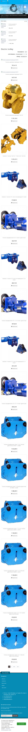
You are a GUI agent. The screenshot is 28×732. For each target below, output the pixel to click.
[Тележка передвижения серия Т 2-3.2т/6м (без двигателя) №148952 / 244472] (14, 554)
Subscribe (15, 715)
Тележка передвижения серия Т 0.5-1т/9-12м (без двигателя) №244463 (14, 613)
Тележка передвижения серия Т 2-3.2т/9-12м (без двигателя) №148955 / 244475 (14, 529)
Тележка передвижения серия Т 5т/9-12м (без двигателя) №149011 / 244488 (14, 445)
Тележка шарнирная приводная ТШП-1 (12, 32)
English (4, 1)
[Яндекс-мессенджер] (8, 2)
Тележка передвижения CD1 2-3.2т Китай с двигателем (14, 320)
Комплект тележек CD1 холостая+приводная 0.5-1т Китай (14, 362)
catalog (6, 15)
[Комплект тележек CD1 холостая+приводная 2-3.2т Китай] (14, 262)
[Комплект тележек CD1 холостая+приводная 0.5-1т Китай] (14, 345)
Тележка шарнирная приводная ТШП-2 (12, 25)
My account (4, 683)
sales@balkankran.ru (12, 10)
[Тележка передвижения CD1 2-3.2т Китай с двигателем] (14, 304)
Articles (3, 685)
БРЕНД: (18, 56)
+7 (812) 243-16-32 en (13, 9)
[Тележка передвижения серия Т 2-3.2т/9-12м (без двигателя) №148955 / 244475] (14, 512)
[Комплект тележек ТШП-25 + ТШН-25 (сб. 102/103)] (14, 139)
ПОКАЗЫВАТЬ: (21, 51)
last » (18, 666)
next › (14, 666)
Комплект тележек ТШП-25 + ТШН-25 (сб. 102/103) (14, 156)
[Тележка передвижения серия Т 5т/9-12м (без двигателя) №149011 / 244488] (14, 428)
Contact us (4, 681)
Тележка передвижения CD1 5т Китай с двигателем (14, 237)
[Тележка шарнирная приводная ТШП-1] (4, 33)
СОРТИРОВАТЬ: (12, 54)
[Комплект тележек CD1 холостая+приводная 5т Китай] (14, 180)
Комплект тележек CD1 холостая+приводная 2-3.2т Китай (14, 279)
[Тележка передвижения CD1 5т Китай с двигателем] (14, 221)
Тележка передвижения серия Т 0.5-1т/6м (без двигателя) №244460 (14, 655)
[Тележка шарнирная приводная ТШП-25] (4, 41)
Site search (4, 687)
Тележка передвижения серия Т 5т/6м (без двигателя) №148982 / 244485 (14, 487)
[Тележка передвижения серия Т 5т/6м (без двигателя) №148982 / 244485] (14, 470)
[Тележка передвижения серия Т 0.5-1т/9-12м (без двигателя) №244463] (14, 596)
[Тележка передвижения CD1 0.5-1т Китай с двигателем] (14, 387)
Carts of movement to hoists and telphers (18, 15)
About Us (3, 678)
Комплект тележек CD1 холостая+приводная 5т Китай (14, 196)
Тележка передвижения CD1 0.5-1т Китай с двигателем (14, 403)
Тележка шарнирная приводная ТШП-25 (12, 40)
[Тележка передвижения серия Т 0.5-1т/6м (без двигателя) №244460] (14, 638)
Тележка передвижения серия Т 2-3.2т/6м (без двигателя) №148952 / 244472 (14, 571)
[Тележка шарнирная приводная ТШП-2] (4, 25)
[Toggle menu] (19, 7)
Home (2, 15)
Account (25, 1)
